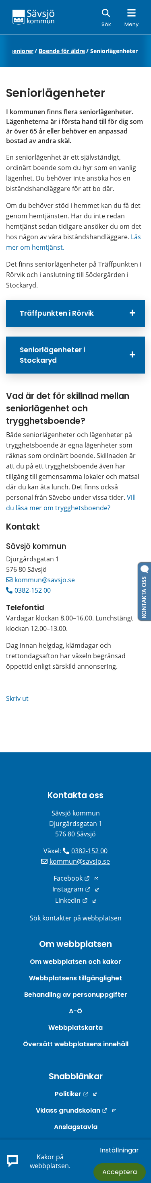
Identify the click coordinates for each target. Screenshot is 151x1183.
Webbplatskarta (75, 1027)
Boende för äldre (62, 51)
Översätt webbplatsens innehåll (75, 1044)
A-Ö (75, 1011)
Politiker (76, 1094)
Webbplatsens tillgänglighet (75, 978)
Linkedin (75, 900)
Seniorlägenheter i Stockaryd (52, 355)
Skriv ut (17, 698)
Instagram (75, 889)
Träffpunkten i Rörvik (57, 313)
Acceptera (119, 1172)
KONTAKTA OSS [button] (144, 595)
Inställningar (119, 1150)
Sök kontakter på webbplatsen (76, 918)
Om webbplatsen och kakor (75, 961)
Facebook (76, 878)
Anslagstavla (75, 1127)
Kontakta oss (75, 795)
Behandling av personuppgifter (75, 994)
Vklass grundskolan (76, 1110)
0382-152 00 (32, 590)
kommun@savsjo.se (44, 579)
